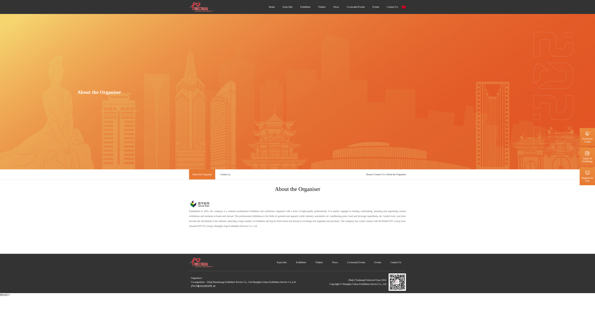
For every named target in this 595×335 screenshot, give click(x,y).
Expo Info (288, 7)
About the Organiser (202, 174)
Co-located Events (356, 7)
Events (375, 7)
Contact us (225, 174)
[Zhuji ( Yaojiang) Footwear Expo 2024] (201, 6)
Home (272, 7)
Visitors (322, 7)
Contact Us (392, 7)
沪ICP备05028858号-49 (203, 286)
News (336, 7)
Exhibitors (305, 7)
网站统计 (5, 295)
